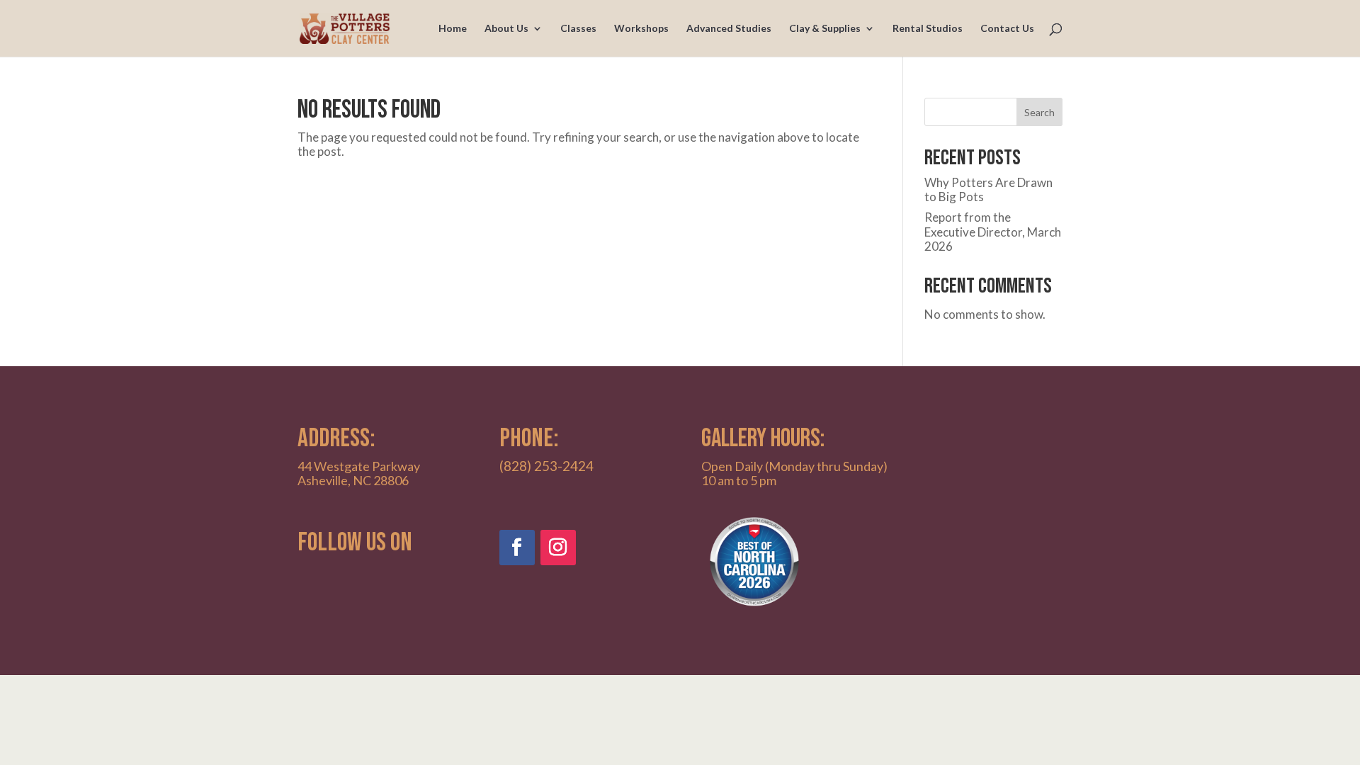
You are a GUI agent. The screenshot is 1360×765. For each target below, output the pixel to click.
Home (452, 28)
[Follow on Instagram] (558, 547)
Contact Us (1007, 28)
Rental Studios (927, 28)
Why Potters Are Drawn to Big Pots (988, 189)
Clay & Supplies (825, 28)
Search (1039, 112)
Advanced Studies (728, 28)
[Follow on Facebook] (517, 547)
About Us (506, 28)
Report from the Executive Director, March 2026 (992, 232)
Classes (578, 28)
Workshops (641, 28)
